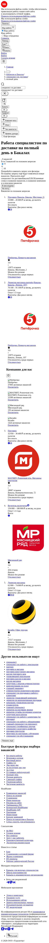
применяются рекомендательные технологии (23, 913)
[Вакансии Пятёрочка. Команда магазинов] (27, 233)
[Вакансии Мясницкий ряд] (27, 538)
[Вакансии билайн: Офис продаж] (27, 613)
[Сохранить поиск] (3, 100)
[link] (5, 47)
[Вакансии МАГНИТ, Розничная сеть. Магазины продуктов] (27, 461)
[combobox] (13, 87)
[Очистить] (4, 93)
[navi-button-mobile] (3, 61)
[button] (4, 53)
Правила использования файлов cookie (18, 21)
